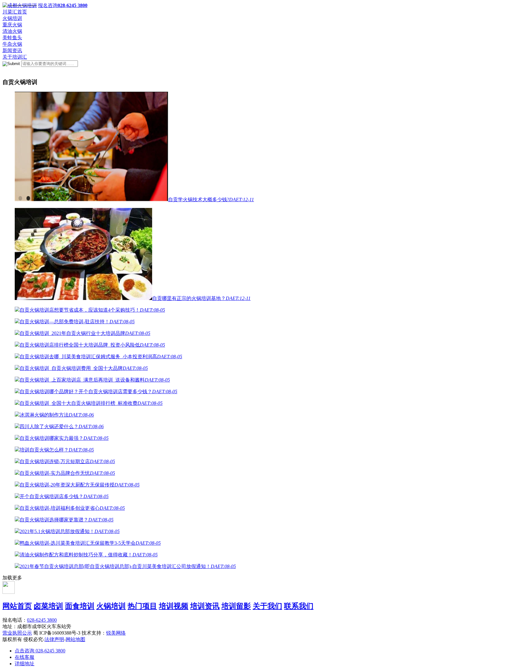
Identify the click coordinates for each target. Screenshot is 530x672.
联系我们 (298, 606)
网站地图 (75, 639)
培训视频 (173, 606)
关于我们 (267, 606)
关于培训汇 (14, 57)
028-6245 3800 (42, 620)
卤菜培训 (48, 606)
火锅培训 (12, 18)
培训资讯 (205, 606)
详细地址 (24, 663)
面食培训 (79, 606)
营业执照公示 (17, 633)
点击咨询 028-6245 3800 (40, 650)
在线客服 (24, 657)
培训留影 (236, 606)
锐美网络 (116, 633)
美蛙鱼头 (12, 37)
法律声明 (54, 639)
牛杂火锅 (12, 44)
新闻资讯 (12, 50)
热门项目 (142, 606)
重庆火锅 (12, 24)
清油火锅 (12, 31)
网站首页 (17, 606)
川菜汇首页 (14, 11)
